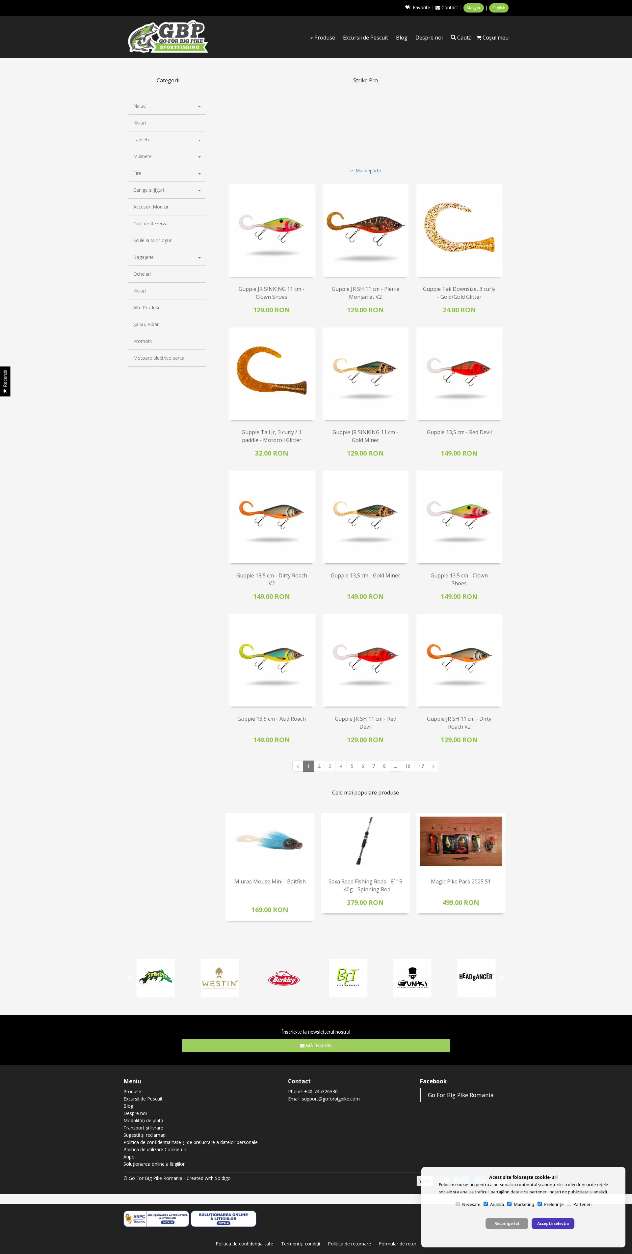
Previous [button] (228, 873)
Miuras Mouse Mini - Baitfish (270, 881)
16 (407, 766)
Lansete (141, 139)
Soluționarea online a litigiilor (154, 1164)
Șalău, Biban (146, 324)
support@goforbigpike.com (331, 1099)
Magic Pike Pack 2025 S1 (461, 881)
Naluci (139, 106)
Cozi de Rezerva (150, 223)
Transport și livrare (143, 1128)
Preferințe (554, 1204)
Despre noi (429, 37)
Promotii (142, 341)
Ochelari (142, 274)
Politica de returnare (349, 1243)
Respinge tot (506, 1223)
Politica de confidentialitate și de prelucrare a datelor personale (190, 1142)
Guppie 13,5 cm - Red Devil (459, 432)
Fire (137, 173)
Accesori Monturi (151, 207)
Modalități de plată (143, 1120)
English (498, 8)
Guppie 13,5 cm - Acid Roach (271, 718)
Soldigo (223, 1178)
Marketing (524, 1204)
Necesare (471, 1204)
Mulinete (142, 156)
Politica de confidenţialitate (244, 1243)
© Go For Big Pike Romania (152, 1178)
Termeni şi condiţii (300, 1243)
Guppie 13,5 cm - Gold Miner (365, 575)
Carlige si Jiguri (148, 190)
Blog (402, 37)
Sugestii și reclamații (145, 1135)
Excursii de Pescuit (365, 37)
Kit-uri (139, 123)
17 (421, 766)
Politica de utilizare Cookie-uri (154, 1149)
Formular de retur (397, 1243)
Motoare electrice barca (158, 358)
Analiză (497, 1204)
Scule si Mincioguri (152, 240)
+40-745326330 (321, 1091)
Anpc (128, 1157)
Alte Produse (147, 307)
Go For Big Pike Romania (461, 1095)
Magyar (474, 8)
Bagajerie (143, 257)
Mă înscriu (318, 1045)
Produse (324, 37)
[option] (269, 867)
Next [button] (502, 873)
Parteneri (582, 1204)
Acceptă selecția (553, 1223)
